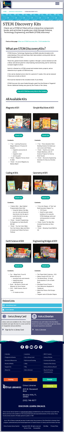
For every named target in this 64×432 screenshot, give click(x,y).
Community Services (49, 360)
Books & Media (9, 363)
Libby (25, 363)
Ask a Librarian (28, 370)
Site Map (45, 426)
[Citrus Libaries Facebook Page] (22, 347)
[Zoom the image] (18, 114)
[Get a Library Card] (17, 324)
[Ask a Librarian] (47, 324)
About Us (7, 370)
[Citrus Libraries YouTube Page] (31, 347)
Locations (27, 354)
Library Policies (48, 357)
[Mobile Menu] (57, 4)
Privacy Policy (54, 426)
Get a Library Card (29, 357)
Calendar (7, 354)
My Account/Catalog (30, 360)
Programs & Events (10, 357)
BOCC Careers (48, 354)
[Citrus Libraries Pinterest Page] (40, 347)
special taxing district (27, 411)
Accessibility (37, 428)
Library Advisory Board (50, 367)
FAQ (25, 367)
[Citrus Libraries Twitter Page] (36, 347)
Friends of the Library (50, 363)
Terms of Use (27, 428)
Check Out (18, 135)
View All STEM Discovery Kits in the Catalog (32, 91)
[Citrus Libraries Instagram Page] (26, 347)
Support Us (8, 367)
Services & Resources (11, 360)
